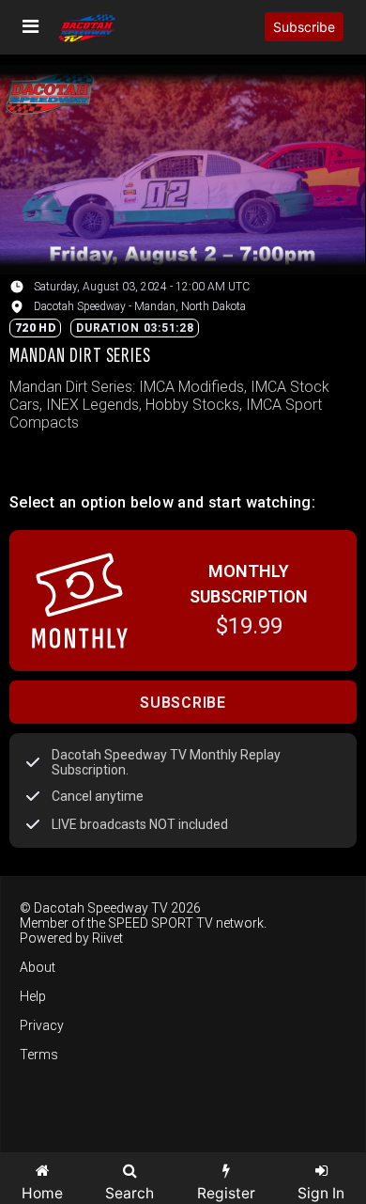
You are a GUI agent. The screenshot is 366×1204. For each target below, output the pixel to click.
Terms (39, 1054)
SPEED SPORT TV (160, 922)
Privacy (42, 1025)
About (37, 967)
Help (33, 996)
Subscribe (304, 27)
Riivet (107, 938)
